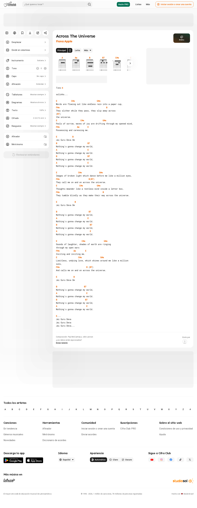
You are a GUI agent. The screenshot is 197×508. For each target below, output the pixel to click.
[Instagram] (161, 459)
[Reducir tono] (37, 68)
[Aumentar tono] (45, 68)
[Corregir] (37, 33)
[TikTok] (180, 459)
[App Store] (34, 460)
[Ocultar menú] (6, 33)
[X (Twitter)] (190, 459)
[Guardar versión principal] (70, 50)
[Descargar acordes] (30, 33)
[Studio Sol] (183, 481)
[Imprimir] (14, 33)
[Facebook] (170, 459)
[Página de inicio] (9, 4)
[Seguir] (130, 63)
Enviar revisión (62, 343)
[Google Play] (13, 460)
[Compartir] (45, 33)
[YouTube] (151, 459)
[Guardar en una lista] (22, 33)
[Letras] (9, 480)
